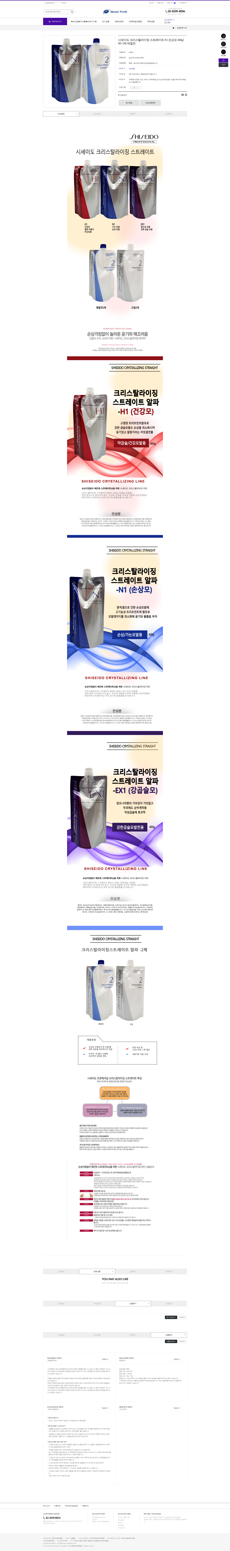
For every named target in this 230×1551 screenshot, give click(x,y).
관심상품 (121, 1520)
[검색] (72, 11)
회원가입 (126, 1517)
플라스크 (169, 22)
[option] (175, 22)
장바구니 (121, 1523)
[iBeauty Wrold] (115, 11)
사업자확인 (101, 1538)
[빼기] (141, 88)
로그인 (120, 1517)
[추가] (141, 86)
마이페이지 (121, 1528)
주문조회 (121, 1525)
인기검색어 (168, 20)
